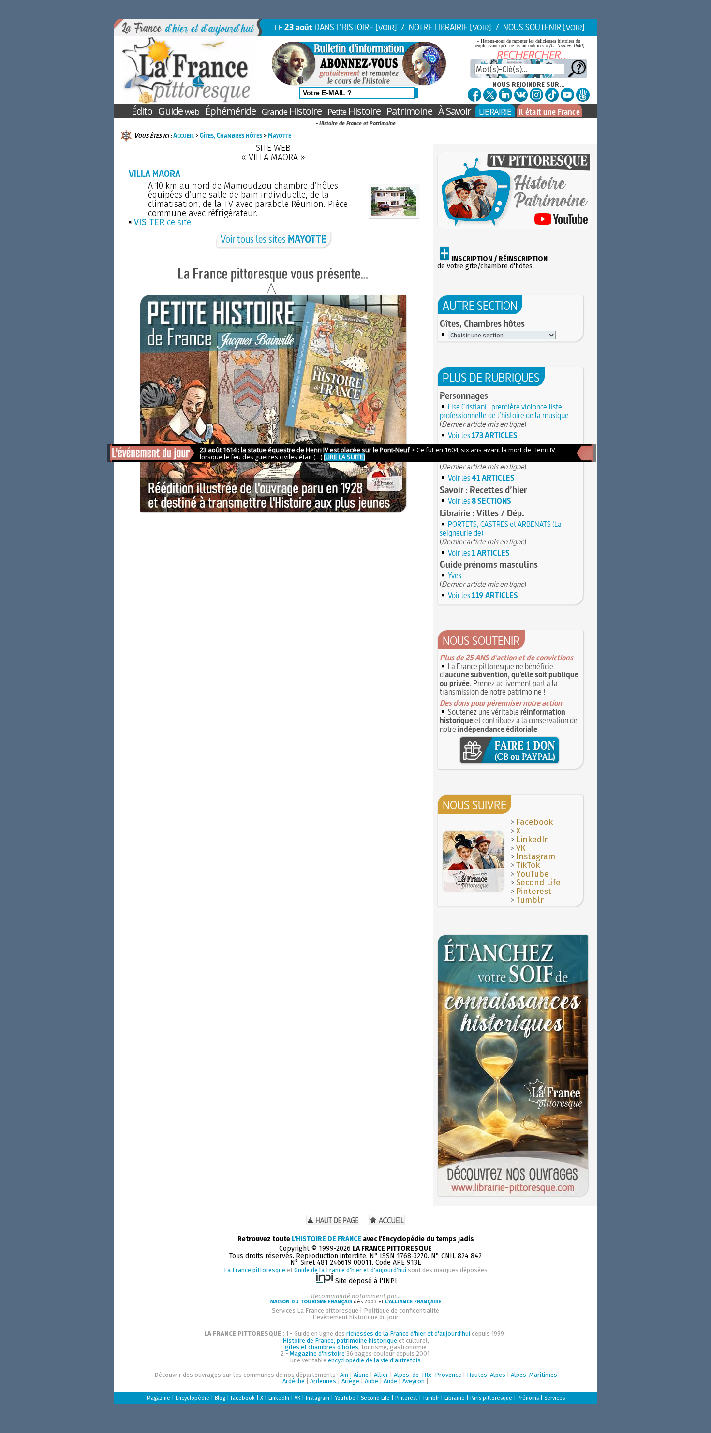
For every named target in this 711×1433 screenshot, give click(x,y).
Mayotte (279, 135)
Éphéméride (230, 110)
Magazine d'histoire (317, 1353)
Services (554, 1398)
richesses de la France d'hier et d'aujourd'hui (408, 1333)
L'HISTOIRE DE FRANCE (326, 1239)
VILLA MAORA (154, 174)
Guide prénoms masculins (489, 564)
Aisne (361, 1374)
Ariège (350, 1381)
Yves (454, 575)
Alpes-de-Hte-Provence (427, 1374)
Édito (142, 110)
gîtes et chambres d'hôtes (321, 1347)
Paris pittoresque (491, 1398)
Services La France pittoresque (315, 1310)
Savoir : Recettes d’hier (483, 489)
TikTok (528, 865)
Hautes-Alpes (486, 1374)
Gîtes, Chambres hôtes (231, 135)
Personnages (464, 395)
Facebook (534, 822)
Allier (381, 1374)
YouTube (532, 874)
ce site (162, 222)
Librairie (454, 1398)
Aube (371, 1381)
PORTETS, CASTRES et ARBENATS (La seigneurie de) (501, 528)
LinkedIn (532, 839)
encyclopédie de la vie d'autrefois (374, 1360)
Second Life (538, 882)
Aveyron (413, 1381)
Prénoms (528, 1398)
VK (520, 848)
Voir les (483, 435)
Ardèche (293, 1381)
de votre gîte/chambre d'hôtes (492, 262)
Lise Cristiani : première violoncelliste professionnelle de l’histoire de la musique (504, 411)
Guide (178, 110)
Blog (220, 1398)
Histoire (292, 110)
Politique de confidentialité (401, 1310)
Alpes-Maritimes (534, 1374)
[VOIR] (386, 27)
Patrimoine (409, 110)
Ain (344, 1374)
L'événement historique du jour (355, 1317)
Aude (390, 1381)
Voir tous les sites (273, 239)
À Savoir (454, 110)
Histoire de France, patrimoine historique (339, 1340)
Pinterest (533, 891)
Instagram (535, 856)
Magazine (158, 1398)
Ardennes (323, 1381)
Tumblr (530, 900)
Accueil (183, 135)
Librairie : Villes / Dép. (482, 513)
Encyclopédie (192, 1398)
